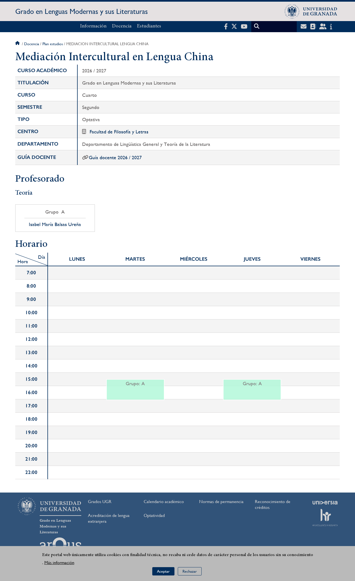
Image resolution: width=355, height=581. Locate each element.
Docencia (121, 26)
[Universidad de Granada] (311, 11)
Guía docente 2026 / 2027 (115, 157)
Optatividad (154, 515)
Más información (59, 562)
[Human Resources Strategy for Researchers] (325, 517)
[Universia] (325, 502)
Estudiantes (149, 26)
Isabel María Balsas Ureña (55, 224)
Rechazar (189, 571)
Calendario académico (164, 501)
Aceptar (163, 571)
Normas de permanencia (221, 501)
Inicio (18, 44)
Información (93, 26)
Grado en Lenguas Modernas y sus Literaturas (81, 11)
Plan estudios (52, 44)
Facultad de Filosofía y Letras (119, 132)
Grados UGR (99, 501)
